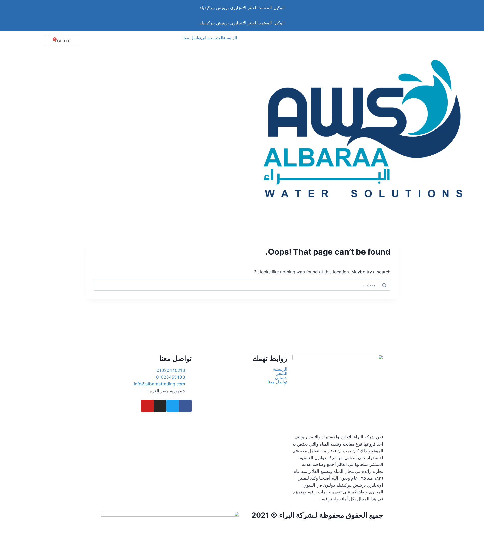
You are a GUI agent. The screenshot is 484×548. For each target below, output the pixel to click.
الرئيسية (230, 38)
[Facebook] (185, 406)
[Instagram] (160, 406)
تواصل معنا (191, 38)
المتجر (218, 38)
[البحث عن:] (242, 285)
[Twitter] (172, 406)
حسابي (207, 38)
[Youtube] (147, 406)
